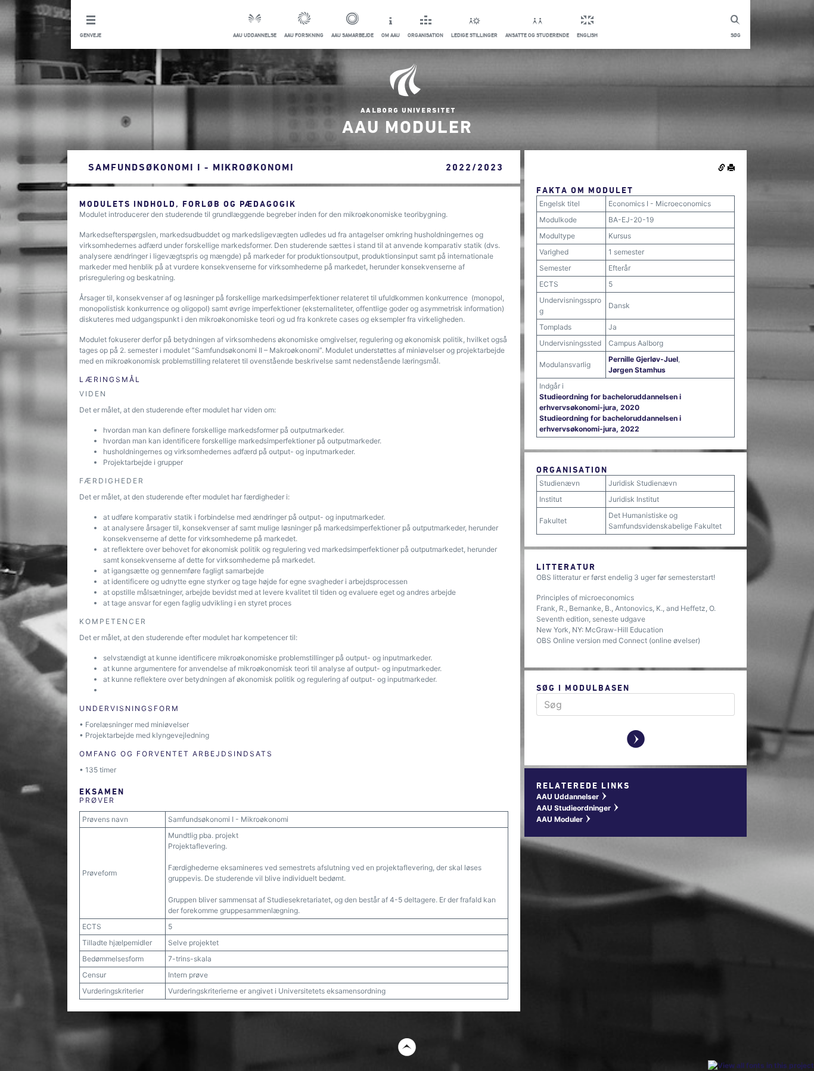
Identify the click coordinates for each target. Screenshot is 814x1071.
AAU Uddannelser (572, 796)
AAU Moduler (564, 819)
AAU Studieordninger (578, 807)
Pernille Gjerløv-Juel (643, 359)
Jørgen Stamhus (637, 369)
